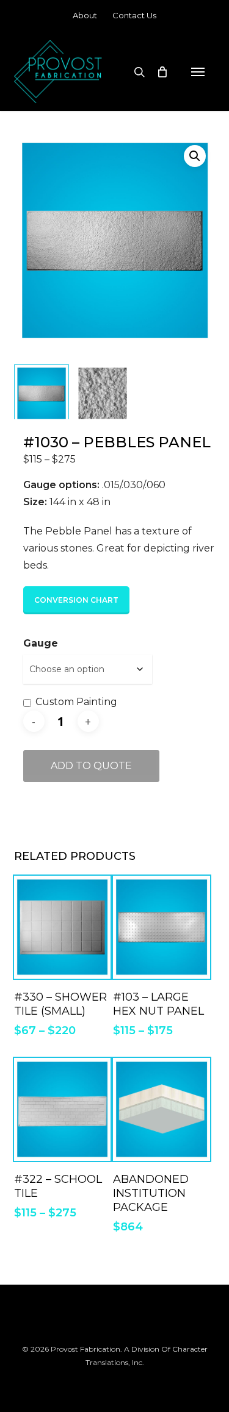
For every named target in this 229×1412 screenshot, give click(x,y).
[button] (198, 72)
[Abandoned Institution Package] (161, 1109)
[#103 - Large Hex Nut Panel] (161, 927)
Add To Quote (91, 766)
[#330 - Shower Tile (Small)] (62, 927)
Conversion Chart (76, 600)
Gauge (40, 643)
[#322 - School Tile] (62, 1109)
